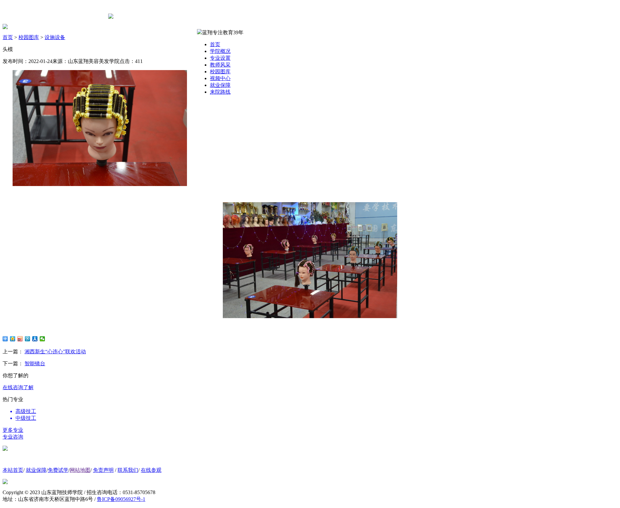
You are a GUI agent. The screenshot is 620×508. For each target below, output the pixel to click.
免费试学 (58, 470)
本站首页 (13, 470)
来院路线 (220, 92)
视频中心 (220, 78)
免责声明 (103, 470)
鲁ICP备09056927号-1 (121, 499)
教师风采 (220, 64)
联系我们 (128, 470)
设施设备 (55, 37)
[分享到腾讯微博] (27, 338)
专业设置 (220, 58)
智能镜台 (35, 363)
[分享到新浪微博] (20, 338)
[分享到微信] (42, 338)
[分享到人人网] (35, 338)
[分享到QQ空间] (13, 338)
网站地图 (80, 470)
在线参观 (151, 470)
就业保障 (220, 85)
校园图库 (220, 71)
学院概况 (220, 51)
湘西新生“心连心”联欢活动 (55, 351)
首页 (215, 44)
